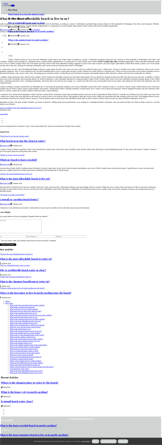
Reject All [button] (123, 441)
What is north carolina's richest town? (23, 337)
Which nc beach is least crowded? (21, 355)
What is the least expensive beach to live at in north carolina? (31, 315)
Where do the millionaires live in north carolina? (26, 363)
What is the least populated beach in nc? (23, 323)
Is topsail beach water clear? (19, 369)
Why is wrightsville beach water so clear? (24, 351)
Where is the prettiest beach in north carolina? (25, 361)
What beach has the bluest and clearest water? (25, 311)
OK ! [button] (95, 441)
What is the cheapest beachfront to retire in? (25, 365)
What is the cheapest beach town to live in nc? (26, 331)
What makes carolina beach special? (22, 307)
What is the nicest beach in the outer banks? (25, 353)
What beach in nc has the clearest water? (24, 349)
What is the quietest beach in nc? (21, 343)
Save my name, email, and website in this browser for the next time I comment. (28, 241)
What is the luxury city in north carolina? (24, 309)
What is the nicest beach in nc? (20, 329)
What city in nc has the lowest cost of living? (25, 327)
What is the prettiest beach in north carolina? (25, 333)
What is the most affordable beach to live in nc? (26, 371)
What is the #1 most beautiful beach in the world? (27, 335)
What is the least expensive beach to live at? (25, 341)
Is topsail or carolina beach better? (21, 359)
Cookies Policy (85, 441)
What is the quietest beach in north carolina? (25, 347)
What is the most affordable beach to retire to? (26, 357)
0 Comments (35, 30)
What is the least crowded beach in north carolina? (27, 305)
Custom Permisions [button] (108, 441)
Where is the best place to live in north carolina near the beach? (31, 367)
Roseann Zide (5, 30)
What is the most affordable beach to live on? (25, 321)
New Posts (9, 303)
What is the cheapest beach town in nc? (23, 313)
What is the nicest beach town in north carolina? (26, 339)
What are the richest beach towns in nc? (23, 317)
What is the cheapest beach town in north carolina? (27, 319)
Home (6, 4)
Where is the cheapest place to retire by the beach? (27, 325)
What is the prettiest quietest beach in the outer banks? (28, 345)
